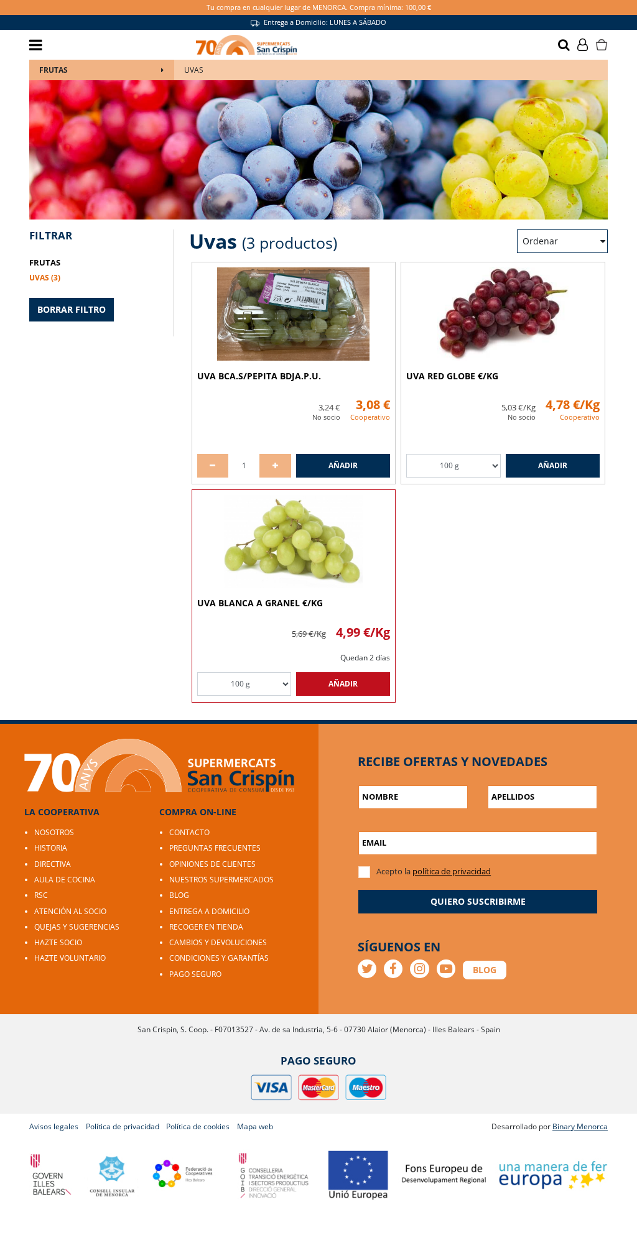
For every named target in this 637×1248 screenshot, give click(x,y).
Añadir (343, 465)
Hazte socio (58, 942)
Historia (50, 848)
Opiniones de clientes (212, 864)
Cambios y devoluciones (218, 942)
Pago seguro (195, 974)
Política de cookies (198, 1126)
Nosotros (54, 832)
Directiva (52, 864)
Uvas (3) (44, 277)
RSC (41, 895)
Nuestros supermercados (221, 879)
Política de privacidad (122, 1126)
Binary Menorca (580, 1126)
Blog (179, 895)
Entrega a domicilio (209, 911)
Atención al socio (70, 911)
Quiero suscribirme (478, 901)
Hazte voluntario (70, 958)
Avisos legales (53, 1126)
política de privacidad (451, 871)
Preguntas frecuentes (215, 848)
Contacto (189, 832)
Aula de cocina (64, 879)
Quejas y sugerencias (76, 926)
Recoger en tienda (206, 926)
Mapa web (255, 1126)
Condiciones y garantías (219, 958)
